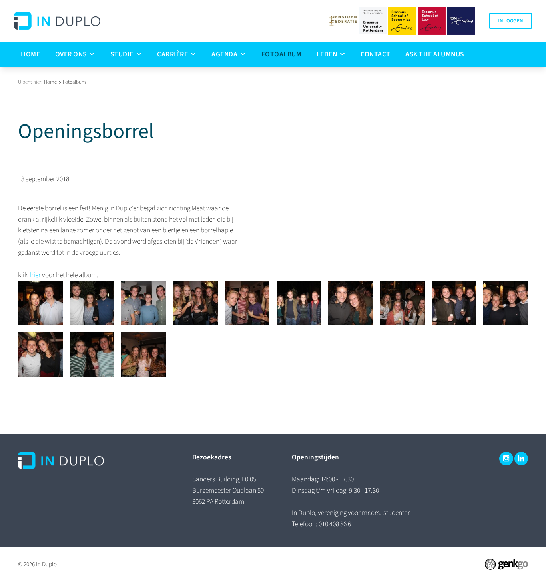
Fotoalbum (74, 82)
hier (35, 275)
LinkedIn (521, 459)
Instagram (506, 459)
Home (50, 82)
